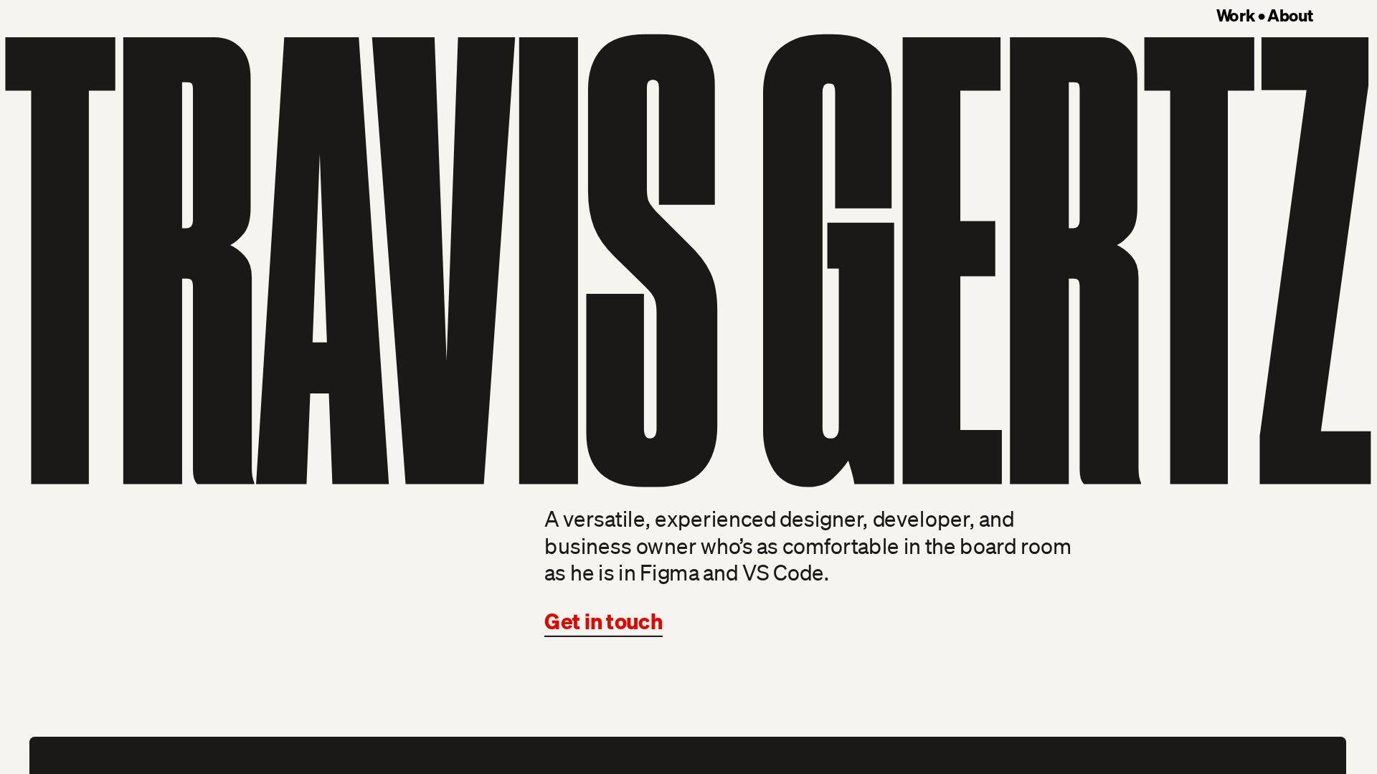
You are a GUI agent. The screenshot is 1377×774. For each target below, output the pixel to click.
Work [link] (1235, 15)
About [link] (1289, 15)
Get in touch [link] (603, 621)
